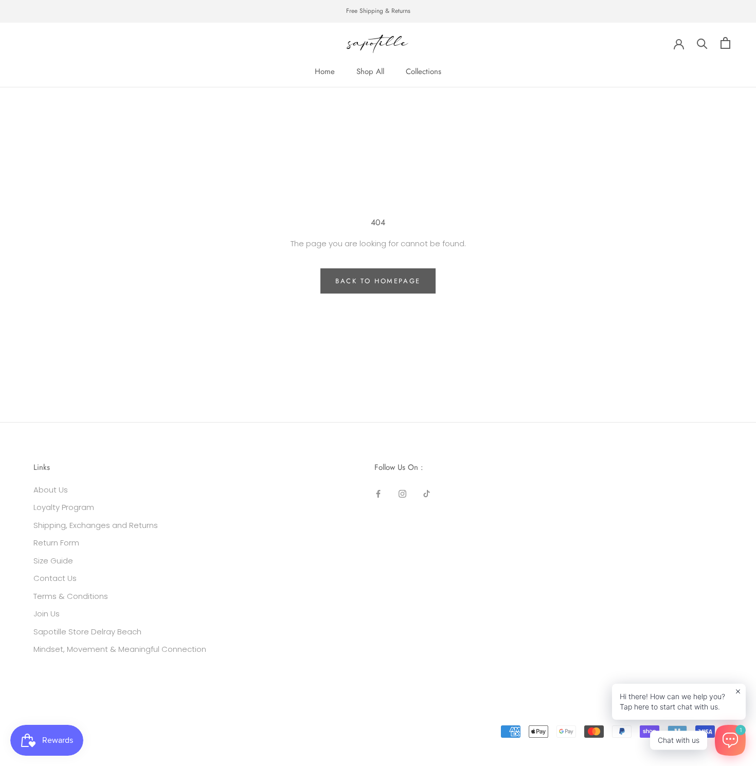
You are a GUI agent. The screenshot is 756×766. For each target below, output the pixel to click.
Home (325, 71)
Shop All (370, 71)
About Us (50, 489)
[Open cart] (725, 43)
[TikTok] (426, 493)
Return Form (56, 542)
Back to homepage (378, 281)
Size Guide (53, 560)
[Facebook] (378, 493)
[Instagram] (402, 493)
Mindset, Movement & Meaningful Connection (119, 649)
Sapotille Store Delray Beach (87, 631)
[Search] (702, 43)
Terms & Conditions (70, 596)
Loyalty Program (63, 507)
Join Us (46, 613)
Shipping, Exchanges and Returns (95, 525)
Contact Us (55, 578)
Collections (423, 71)
